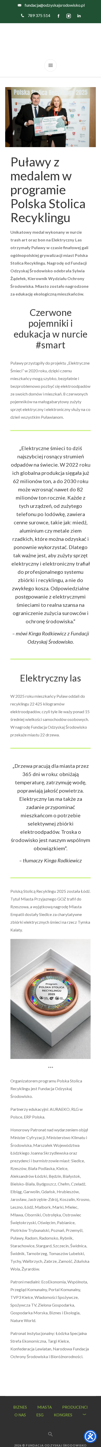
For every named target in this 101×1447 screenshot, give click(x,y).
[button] (50, 1428)
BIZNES (20, 1407)
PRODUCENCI (75, 1407)
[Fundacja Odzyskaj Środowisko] (50, 41)
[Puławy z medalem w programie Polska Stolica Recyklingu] (50, 116)
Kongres (63, 1414)
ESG (40, 1414)
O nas (20, 1414)
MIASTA (44, 1407)
